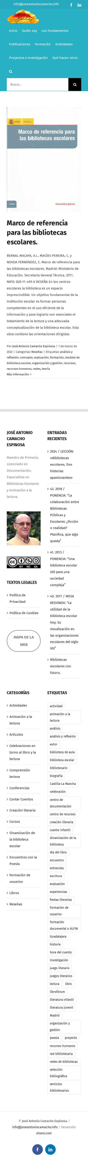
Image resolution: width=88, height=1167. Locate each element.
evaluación (41, 357)
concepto (26, 357)
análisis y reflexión (63, 736)
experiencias (58, 892)
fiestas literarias (61, 900)
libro (68, 984)
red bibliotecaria (61, 1054)
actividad (56, 706)
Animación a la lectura (20, 720)
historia (55, 944)
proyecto (71, 1038)
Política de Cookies (23, 613)
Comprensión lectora (19, 773)
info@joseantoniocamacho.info (36, 4)
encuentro (57, 860)
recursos (69, 363)
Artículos (16, 735)
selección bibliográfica (58, 1073)
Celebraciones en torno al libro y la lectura (22, 752)
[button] (10, 71)
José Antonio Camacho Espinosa (33, 346)
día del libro (58, 852)
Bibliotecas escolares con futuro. (60, 666)
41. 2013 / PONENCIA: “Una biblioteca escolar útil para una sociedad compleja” (63, 568)
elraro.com (44, 1133)
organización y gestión (47, 363)
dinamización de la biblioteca (63, 841)
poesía (54, 1038)
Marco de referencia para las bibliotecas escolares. (37, 232)
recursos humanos (19, 368)
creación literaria (61, 822)
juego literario (59, 968)
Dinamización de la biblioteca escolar (22, 839)
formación (57, 357)
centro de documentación (60, 803)
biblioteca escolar (62, 760)
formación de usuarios (59, 911)
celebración (58, 792)
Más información (18, 374)
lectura (54, 984)
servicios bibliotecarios (59, 1087)
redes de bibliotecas (64, 1062)
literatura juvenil (61, 1008)
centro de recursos (62, 814)
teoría (46, 368)
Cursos (14, 822)
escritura (56, 876)
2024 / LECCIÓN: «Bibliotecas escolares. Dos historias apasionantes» (62, 464)
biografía (56, 776)
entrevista (57, 868)
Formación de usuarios (19, 878)
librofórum (57, 992)
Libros (14, 893)
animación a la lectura (60, 717)
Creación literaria (22, 810)
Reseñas (36, 352)
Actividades (18, 705)
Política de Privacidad (17, 598)
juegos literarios (61, 976)
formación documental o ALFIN (64, 925)
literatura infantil (62, 1000)
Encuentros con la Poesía (23, 860)
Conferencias (19, 788)
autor (53, 744)
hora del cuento (61, 952)
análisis (55, 728)
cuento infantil (60, 830)
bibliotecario (58, 768)
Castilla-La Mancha (63, 784)
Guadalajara (58, 936)
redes (36, 368)
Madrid (55, 1015)
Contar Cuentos (21, 799)
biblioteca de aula (62, 752)
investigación (59, 960)
